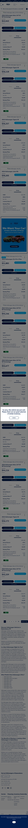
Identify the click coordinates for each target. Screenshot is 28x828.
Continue (14, 417)
